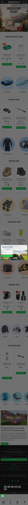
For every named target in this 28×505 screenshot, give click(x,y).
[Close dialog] (26, 245)
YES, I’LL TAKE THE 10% (7, 255)
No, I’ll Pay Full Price (7, 258)
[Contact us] (2, 496)
